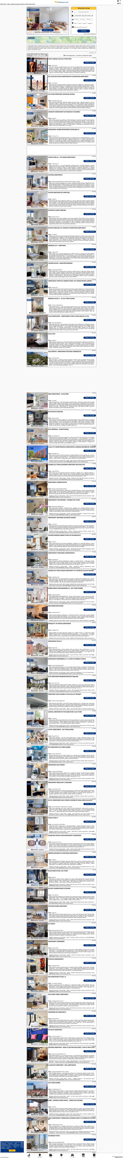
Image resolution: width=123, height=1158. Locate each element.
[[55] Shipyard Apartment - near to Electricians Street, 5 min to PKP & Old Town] (37, 1054)
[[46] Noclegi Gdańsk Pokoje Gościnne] (37, 895)
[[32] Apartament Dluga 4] (37, 648)
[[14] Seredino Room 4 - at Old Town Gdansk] (37, 305)
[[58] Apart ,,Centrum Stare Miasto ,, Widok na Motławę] (37, 1107)
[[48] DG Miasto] (37, 930)
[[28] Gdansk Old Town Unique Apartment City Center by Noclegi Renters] (37, 577)
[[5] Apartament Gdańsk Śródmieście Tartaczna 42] (37, 136)
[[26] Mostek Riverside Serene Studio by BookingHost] (37, 542)
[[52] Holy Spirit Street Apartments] (37, 1001)
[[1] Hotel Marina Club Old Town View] (37, 66)
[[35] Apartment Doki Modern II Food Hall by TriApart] (37, 701)
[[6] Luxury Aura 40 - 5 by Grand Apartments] (37, 164)
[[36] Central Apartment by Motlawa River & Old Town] (37, 719)
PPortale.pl (6, 1157)
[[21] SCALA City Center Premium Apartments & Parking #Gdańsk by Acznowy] (37, 454)
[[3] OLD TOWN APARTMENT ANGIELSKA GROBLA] (37, 101)
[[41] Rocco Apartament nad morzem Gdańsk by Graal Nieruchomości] (37, 807)
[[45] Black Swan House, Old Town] (37, 877)
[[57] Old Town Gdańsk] (37, 1089)
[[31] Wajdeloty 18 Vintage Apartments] (37, 630)
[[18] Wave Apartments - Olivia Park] (37, 401)
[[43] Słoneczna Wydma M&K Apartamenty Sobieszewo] (37, 842)
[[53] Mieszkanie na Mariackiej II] (37, 1019)
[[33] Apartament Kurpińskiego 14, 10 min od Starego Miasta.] (37, 666)
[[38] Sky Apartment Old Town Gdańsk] (37, 754)
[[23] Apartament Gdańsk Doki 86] (37, 489)
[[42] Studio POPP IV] (37, 824)
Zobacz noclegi (89, 62)
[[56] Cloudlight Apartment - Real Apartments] (37, 1072)
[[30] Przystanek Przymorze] (37, 613)
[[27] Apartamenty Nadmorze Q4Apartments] (37, 560)
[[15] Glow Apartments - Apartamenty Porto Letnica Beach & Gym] (37, 323)
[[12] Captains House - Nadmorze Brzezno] (37, 270)
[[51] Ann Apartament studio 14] (37, 983)
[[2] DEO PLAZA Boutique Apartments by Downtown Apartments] (37, 83)
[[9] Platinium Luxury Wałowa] (37, 217)
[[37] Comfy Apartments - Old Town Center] (37, 736)
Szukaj (83, 31)
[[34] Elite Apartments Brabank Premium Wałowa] (37, 683)
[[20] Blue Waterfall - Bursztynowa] (37, 436)
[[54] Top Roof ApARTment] (37, 1036)
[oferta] (34, 73)
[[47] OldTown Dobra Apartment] (37, 913)
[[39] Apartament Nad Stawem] (37, 772)
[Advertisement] (61, 380)
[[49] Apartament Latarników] (37, 948)
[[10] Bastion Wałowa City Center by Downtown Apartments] (37, 235)
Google (21, 1142)
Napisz (121, 1157)
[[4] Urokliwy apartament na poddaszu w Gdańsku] (37, 119)
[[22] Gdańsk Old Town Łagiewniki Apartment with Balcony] (37, 471)
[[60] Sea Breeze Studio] (37, 1142)
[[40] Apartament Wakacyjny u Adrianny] (37, 789)
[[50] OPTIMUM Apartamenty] (37, 966)
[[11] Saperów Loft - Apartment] (37, 252)
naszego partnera (84, 461)
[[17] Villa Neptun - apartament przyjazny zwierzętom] (37, 358)
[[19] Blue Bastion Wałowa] (37, 418)
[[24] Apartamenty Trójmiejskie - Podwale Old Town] (37, 507)
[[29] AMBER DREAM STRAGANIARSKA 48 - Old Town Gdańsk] (37, 595)
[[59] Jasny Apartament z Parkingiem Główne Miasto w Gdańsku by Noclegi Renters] (37, 1125)
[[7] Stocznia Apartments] (37, 182)
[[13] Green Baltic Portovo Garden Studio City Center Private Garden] (37, 288)
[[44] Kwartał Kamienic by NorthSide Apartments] (37, 860)
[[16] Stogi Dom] (37, 341)
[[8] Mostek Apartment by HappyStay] (37, 199)
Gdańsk (29, 60)
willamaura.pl (61, 2)
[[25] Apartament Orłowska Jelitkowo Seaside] (37, 524)
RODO (8, 1148)
